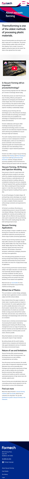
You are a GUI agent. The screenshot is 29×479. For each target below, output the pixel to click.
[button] (14, 462)
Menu (23, 3)
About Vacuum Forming (8, 468)
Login (3, 477)
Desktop (12, 155)
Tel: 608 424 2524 (6, 459)
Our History (5, 474)
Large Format (5, 157)
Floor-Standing (20, 155)
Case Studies (15, 282)
